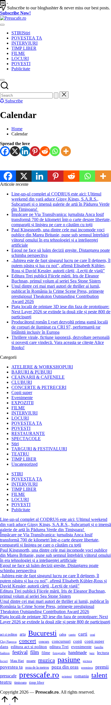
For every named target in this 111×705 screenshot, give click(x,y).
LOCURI (20, 418)
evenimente (81, 646)
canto (72, 634)
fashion (5, 653)
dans (4, 646)
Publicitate (20, 509)
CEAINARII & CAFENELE (38, 377)
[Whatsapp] (55, 151)
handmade (77, 652)
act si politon (8, 634)
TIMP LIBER (23, 459)
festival (20, 652)
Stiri (15, 443)
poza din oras (65, 667)
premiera (87, 667)
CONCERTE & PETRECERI (38, 387)
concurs (44, 642)
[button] (56, 95)
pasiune (68, 659)
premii (102, 667)
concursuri (61, 641)
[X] (15, 151)
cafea (62, 634)
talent (99, 675)
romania (81, 675)
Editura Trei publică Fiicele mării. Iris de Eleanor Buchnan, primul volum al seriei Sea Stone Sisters (56, 278)
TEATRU (20, 454)
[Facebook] (5, 151)
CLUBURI (21, 382)
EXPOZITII (22, 402)
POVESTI (20, 428)
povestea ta (11, 667)
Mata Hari (17, 661)
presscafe (8, 675)
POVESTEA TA (26, 423)
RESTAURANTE (28, 433)
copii (77, 641)
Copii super (21, 392)
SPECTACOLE (26, 438)
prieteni (67, 676)
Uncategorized (24, 464)
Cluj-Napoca (8, 641)
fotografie (59, 653)
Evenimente (22, 397)
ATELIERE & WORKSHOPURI (42, 366)
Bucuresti (42, 633)
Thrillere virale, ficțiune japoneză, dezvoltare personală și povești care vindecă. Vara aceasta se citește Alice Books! (60, 342)
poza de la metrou (37, 667)
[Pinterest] (35, 151)
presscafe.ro (39, 674)
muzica (46, 660)
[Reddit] (45, 151)
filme (46, 653)
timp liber (36, 683)
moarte (31, 661)
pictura (87, 661)
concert (27, 641)
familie (98, 647)
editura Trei (59, 647)
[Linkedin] (25, 151)
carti (82, 634)
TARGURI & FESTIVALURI (39, 448)
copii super (94, 641)
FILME (18, 407)
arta (23, 634)
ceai (92, 634)
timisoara (20, 683)
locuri (4, 661)
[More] (66, 151)
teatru (6, 682)
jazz (91, 653)
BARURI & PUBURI (31, 372)
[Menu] (2, 25)
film (34, 652)
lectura (103, 652)
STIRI (17, 473)
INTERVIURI (24, 413)
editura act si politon (29, 646)
